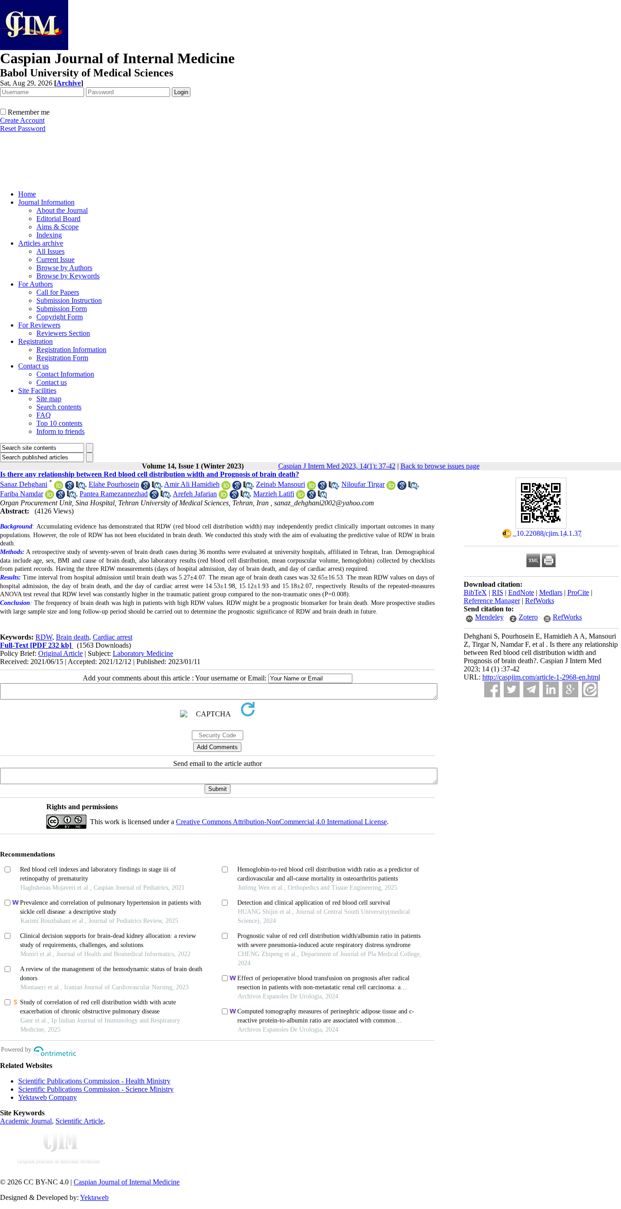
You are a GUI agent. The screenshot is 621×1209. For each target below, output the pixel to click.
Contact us (33, 366)
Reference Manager (492, 600)
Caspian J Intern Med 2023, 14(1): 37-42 (337, 466)
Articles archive (40, 243)
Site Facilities (37, 390)
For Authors (35, 284)
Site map (48, 399)
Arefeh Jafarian (195, 494)
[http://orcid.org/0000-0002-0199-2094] (391, 487)
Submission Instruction (69, 300)
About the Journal (62, 210)
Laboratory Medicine (143, 653)
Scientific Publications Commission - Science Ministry (96, 1089)
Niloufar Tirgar (363, 484)
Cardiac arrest (112, 637)
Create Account (22, 120)
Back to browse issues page (440, 466)
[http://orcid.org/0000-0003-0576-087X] (223, 496)
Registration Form (62, 358)
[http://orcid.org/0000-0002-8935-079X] (225, 487)
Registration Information (71, 349)
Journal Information (46, 202)
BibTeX (475, 592)
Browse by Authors (64, 268)
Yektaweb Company (47, 1097)
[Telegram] (531, 689)
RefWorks (539, 600)
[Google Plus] (570, 689)
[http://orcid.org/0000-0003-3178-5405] (300, 496)
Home (27, 194)
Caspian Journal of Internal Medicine (127, 1182)
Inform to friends (60, 431)
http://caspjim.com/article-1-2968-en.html (541, 677)
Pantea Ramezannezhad (114, 494)
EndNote (521, 592)
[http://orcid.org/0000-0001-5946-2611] (58, 487)
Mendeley (489, 617)
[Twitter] (512, 689)
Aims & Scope (57, 227)
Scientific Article (79, 1121)
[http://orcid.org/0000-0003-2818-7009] (49, 496)
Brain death (72, 637)
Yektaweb (94, 1197)
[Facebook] (492, 689)
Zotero (528, 617)
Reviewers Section (63, 333)
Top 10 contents (59, 423)
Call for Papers (57, 292)
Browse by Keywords (68, 276)
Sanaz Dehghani (23, 484)
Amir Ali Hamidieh (192, 484)
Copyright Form (59, 317)
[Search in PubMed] (80, 487)
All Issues (50, 251)
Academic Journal (26, 1121)
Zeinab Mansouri (280, 484)
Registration (35, 341)
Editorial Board (58, 218)
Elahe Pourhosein (114, 484)
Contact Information (65, 374)
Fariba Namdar (21, 494)
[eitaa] (590, 689)
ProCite (578, 592)
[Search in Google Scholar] (69, 487)
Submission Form (61, 308)
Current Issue (55, 259)
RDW (43, 637)
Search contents (58, 407)
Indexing (49, 235)
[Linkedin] (551, 689)
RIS (497, 592)
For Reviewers (39, 325)
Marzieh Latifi (273, 494)
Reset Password (22, 128)
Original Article (60, 653)
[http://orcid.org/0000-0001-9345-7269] (311, 487)
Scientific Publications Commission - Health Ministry (94, 1081)
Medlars (550, 592)
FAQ (43, 415)
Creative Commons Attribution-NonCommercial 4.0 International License (281, 822)
